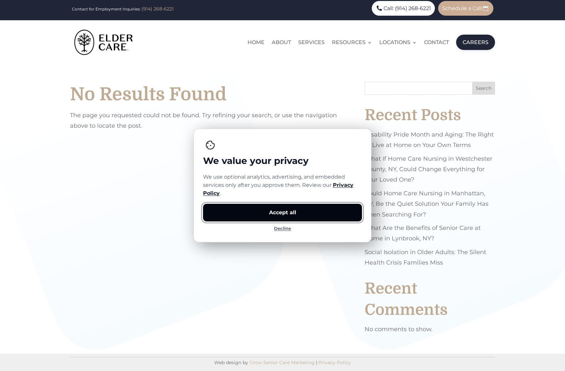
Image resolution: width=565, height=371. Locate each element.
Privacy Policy (334, 362)
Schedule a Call (462, 8)
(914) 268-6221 (158, 9)
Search (483, 88)
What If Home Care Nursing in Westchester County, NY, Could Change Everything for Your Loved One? (428, 169)
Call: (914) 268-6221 (407, 8)
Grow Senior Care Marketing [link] (282, 362)
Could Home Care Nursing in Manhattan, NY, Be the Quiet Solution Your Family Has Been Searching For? (426, 204)
